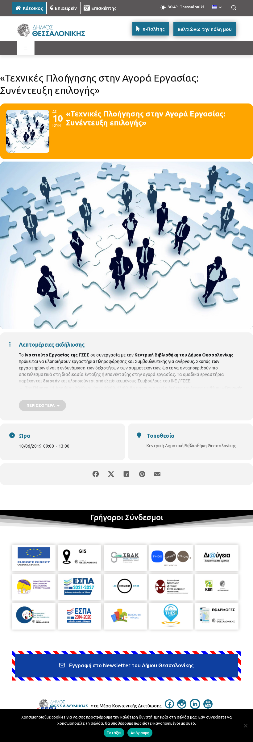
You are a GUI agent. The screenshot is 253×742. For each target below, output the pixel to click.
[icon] (169, 706)
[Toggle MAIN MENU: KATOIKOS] (26, 48)
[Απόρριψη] (245, 726)
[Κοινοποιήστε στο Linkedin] (126, 474)
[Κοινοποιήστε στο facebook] (95, 474)
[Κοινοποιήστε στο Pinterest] (142, 474)
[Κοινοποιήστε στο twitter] (111, 474)
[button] (233, 7)
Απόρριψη (140, 733)
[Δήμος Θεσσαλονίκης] (54, 30)
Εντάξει (114, 733)
